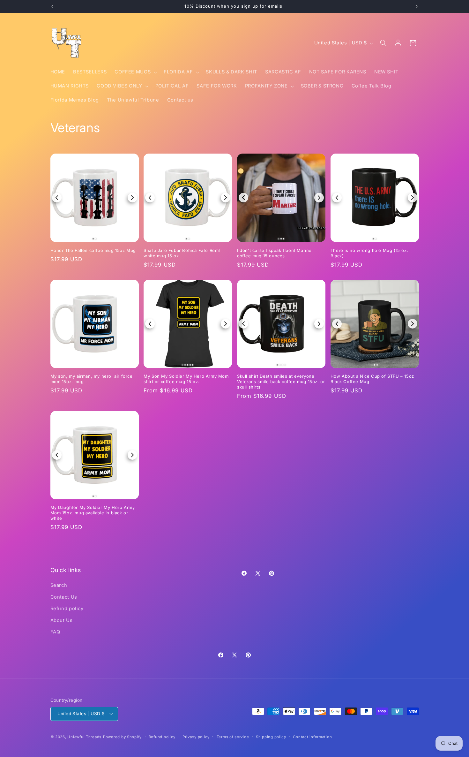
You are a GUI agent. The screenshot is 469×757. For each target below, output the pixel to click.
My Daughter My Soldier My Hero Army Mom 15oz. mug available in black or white (92, 513)
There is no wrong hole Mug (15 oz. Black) (369, 253)
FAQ (55, 632)
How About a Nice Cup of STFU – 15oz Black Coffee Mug (372, 379)
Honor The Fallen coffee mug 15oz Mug (93, 250)
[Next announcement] (417, 6)
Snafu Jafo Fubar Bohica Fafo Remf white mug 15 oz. (182, 253)
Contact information (312, 737)
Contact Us (63, 597)
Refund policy (67, 608)
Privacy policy (196, 737)
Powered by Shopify (122, 737)
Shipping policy (271, 737)
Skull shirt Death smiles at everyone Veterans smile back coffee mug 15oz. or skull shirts (281, 382)
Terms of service (233, 737)
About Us (61, 620)
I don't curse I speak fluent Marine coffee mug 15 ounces (274, 253)
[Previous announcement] (52, 6)
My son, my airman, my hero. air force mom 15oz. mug (91, 379)
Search (58, 585)
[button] (135, 72)
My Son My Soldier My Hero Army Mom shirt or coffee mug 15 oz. (186, 379)
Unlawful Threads (84, 737)
